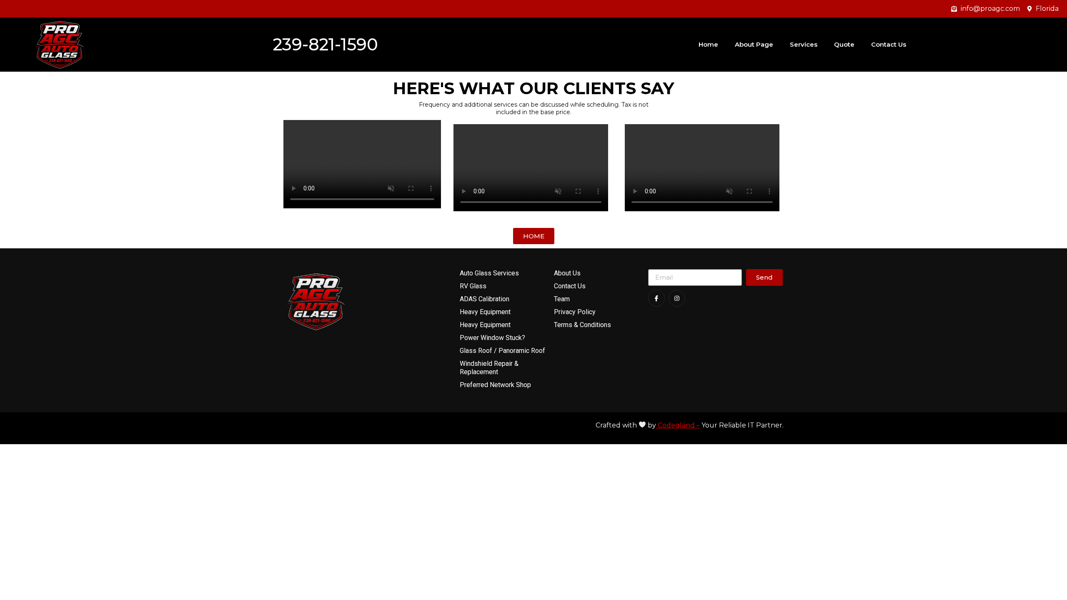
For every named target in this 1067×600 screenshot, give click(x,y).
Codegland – (678, 425)
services (803, 44)
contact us (888, 44)
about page (754, 44)
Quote (844, 44)
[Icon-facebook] (656, 298)
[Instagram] (677, 298)
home (708, 44)
